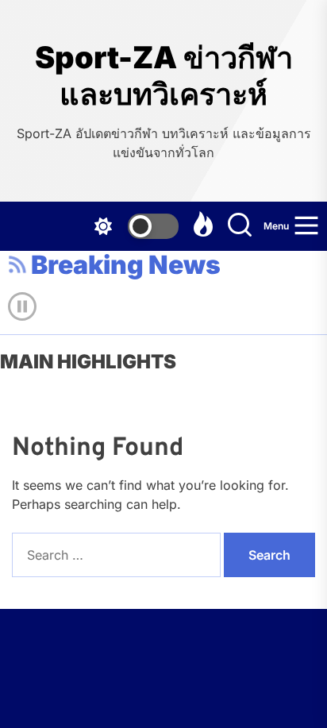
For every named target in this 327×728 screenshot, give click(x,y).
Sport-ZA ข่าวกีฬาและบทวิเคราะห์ (164, 76)
